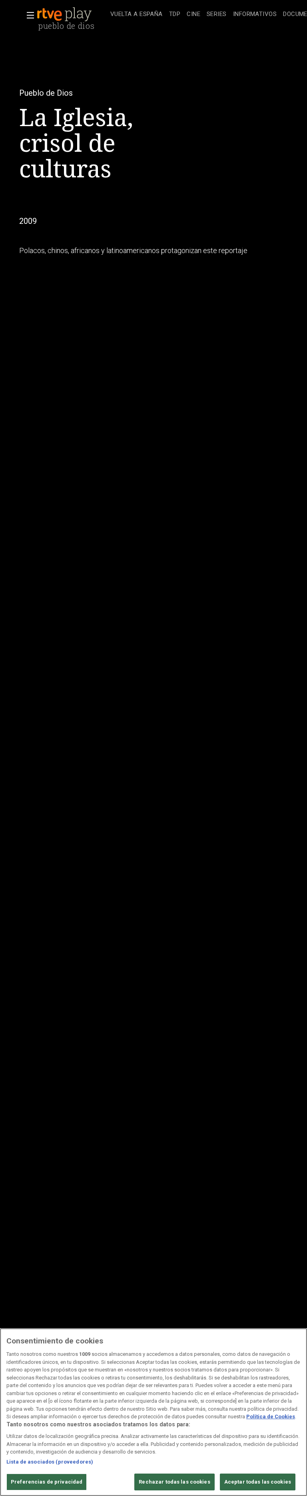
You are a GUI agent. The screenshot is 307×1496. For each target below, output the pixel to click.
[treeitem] (136, 14)
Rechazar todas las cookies (174, 1482)
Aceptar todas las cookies (257, 1482)
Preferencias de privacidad (46, 1482)
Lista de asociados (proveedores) (49, 1462)
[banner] (72, 14)
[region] (153, 1412)
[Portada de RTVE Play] (65, 14)
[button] (28, 15)
